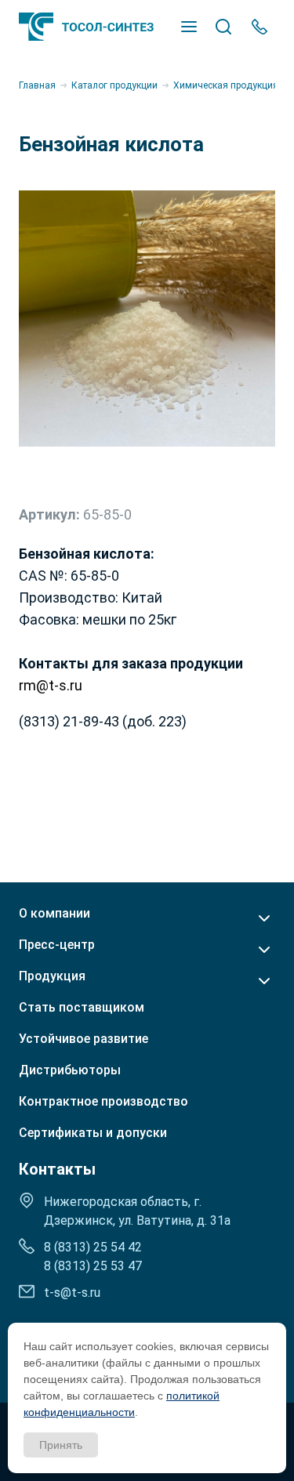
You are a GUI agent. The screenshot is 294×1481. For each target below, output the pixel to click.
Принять (60, 1445)
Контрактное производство (103, 1101)
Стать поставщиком (81, 1007)
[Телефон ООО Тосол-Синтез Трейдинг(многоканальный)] (259, 26)
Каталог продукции (114, 85)
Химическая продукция (225, 85)
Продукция (52, 976)
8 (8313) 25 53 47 (93, 1265)
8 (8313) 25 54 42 (93, 1247)
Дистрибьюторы (70, 1070)
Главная (37, 85)
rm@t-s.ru (50, 685)
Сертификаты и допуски (93, 1133)
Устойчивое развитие (83, 1039)
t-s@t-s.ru (72, 1292)
